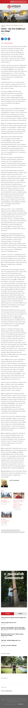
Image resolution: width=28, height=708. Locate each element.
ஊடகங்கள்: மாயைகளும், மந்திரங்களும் (9, 645)
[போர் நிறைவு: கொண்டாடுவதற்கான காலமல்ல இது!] (6, 515)
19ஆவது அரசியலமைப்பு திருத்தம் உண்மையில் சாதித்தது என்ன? (13, 617)
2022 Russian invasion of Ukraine (8, 530)
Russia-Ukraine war (15, 532)
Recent (20, 613)
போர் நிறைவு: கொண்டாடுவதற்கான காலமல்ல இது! (5, 521)
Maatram (3, 33)
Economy (3, 25)
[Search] (25, 2)
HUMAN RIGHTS (8, 25)
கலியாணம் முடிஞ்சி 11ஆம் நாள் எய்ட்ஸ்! (8, 622)
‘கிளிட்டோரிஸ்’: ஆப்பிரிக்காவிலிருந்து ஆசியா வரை (10, 640)
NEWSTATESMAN (8, 43)
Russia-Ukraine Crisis (5, 532)
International (15, 25)
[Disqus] (14, 551)
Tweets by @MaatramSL (6, 691)
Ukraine (22, 532)
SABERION (20, 704)
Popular (7, 613)
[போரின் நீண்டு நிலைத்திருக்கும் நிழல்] (6, 495)
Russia (18, 530)
